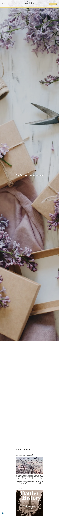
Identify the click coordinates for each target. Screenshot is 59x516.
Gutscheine (33, 5)
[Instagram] (2, 3)
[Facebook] (4, 3)
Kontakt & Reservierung (53, 3)
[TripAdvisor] (6, 3)
